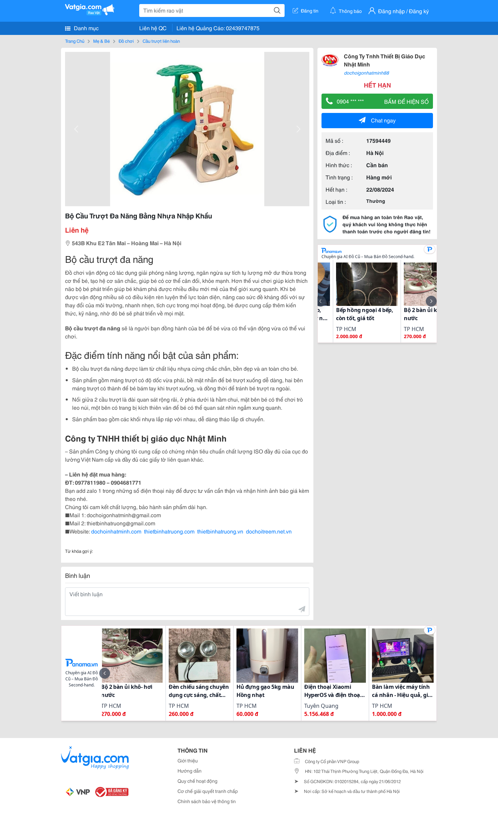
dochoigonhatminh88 (366, 72)
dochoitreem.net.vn (269, 531)
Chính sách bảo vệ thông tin (207, 801)
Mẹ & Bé (101, 41)
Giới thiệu (188, 760)
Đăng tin (309, 10)
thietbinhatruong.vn (220, 531)
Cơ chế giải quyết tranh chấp (208, 791)
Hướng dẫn (190, 770)
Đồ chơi (126, 41)
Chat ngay (383, 120)
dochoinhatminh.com (116, 531)
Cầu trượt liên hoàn (161, 41)
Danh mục (85, 28)
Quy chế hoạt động (197, 780)
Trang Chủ (74, 41)
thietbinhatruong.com (169, 531)
